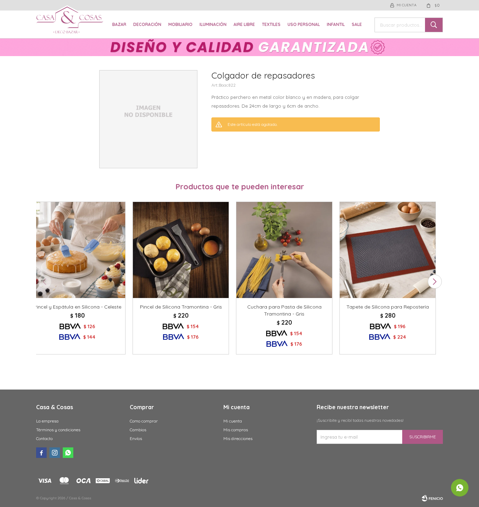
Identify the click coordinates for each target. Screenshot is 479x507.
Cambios (138, 429)
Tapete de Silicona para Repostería (387, 307)
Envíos (136, 438)
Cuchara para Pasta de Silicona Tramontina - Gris (284, 310)
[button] (434, 281)
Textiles (271, 24)
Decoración (147, 24)
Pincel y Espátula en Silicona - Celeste (77, 307)
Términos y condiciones (58, 429)
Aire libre (244, 24)
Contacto (44, 438)
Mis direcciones (237, 438)
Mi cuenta (232, 421)
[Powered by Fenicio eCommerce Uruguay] (432, 498)
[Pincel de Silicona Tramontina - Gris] (181, 250)
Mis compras (235, 429)
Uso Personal (304, 24)
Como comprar (144, 421)
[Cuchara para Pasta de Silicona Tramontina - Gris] (284, 250)
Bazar (119, 24)
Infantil (336, 24)
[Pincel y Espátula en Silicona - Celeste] (77, 250)
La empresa (47, 421)
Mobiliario (180, 24)
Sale (357, 24)
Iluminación (213, 24)
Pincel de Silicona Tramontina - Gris (181, 307)
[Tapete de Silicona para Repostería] (387, 250)
